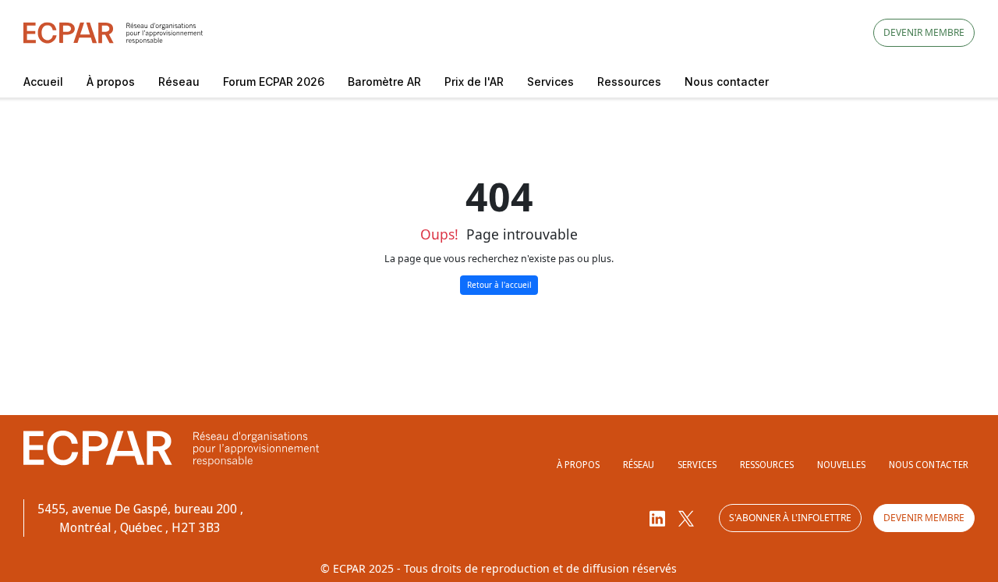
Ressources (629, 81)
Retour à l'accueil (499, 284)
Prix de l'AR (474, 81)
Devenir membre (923, 32)
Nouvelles (841, 464)
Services (550, 81)
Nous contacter (727, 81)
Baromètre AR (384, 81)
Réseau (179, 81)
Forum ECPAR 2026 (273, 81)
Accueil (43, 81)
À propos (111, 81)
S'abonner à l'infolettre (790, 517)
